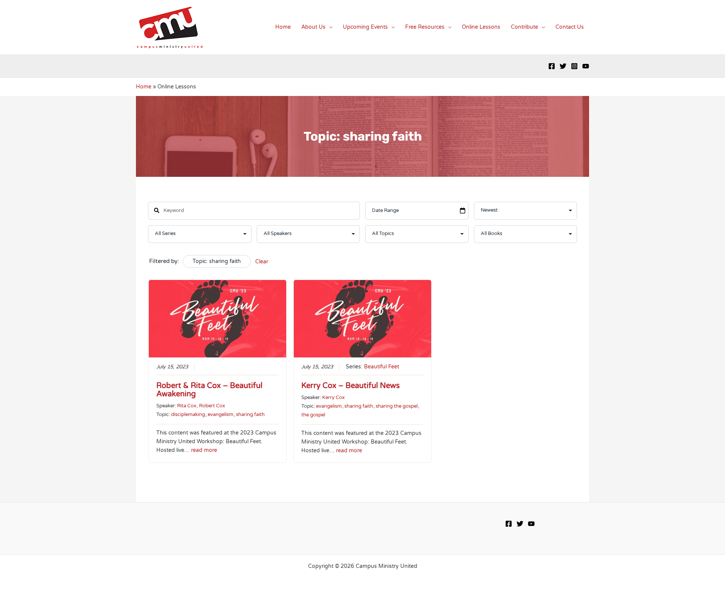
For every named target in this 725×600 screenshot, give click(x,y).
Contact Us (569, 27)
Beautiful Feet (381, 367)
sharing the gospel (397, 406)
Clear (261, 261)
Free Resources (424, 27)
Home (283, 27)
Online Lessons (481, 27)
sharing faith (250, 414)
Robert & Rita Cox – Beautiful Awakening (209, 390)
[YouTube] (585, 66)
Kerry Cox (333, 397)
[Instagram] (574, 66)
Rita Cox (186, 406)
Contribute (524, 27)
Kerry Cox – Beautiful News (350, 385)
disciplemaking (188, 414)
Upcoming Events (365, 27)
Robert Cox (212, 406)
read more (204, 450)
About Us (313, 27)
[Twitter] (563, 66)
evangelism (220, 414)
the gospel (313, 415)
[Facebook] (551, 66)
